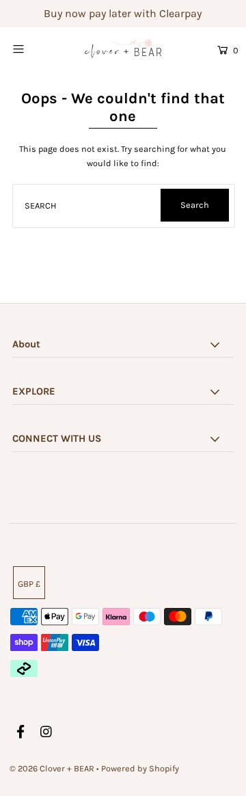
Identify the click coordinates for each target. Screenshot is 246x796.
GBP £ (29, 584)
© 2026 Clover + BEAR (52, 768)
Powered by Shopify (140, 768)
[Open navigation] (32, 48)
